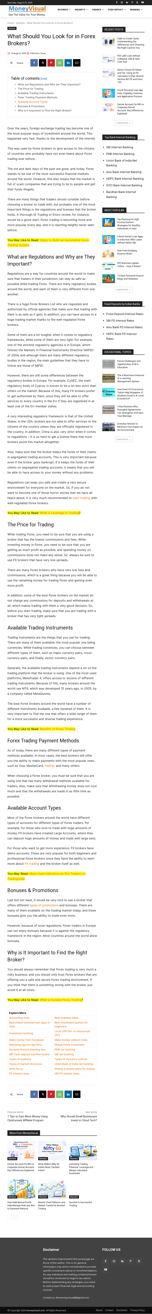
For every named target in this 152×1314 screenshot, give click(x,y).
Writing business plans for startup (74, 1068)
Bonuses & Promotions (31, 106)
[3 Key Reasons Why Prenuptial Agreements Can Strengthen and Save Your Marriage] (108, 409)
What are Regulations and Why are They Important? (49, 84)
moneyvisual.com (36, 1310)
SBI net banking (64, 1054)
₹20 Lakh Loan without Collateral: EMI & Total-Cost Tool (128, 59)
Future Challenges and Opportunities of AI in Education (129, 364)
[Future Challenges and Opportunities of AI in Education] (108, 364)
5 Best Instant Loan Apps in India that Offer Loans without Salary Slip (130, 239)
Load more (122, 122)
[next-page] (15, 1217)
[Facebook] (117, 3)
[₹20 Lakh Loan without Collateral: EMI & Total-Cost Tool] (108, 58)
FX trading (32, 863)
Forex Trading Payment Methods (37, 97)
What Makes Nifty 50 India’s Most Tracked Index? (48, 1167)
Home (10, 23)
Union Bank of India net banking (73, 1063)
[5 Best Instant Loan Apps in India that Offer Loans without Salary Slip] (108, 239)
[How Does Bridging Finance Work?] (108, 253)
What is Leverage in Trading (59, 513)
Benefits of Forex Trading (57, 729)
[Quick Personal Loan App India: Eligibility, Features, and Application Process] (108, 93)
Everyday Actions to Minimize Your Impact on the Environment (130, 426)
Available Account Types (32, 101)
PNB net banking (64, 1049)
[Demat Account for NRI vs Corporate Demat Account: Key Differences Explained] (21, 1150)
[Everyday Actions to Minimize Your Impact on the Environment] (108, 426)
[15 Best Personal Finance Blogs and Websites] (108, 278)
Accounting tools (19, 1017)
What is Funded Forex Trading (61, 1000)
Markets (20, 23)
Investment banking (21, 1033)
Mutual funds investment (69, 1044)
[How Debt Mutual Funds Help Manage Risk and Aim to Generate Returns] (21, 1188)
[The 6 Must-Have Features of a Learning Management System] (108, 378)
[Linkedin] (127, 3)
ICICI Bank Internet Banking (124, 185)
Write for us (16, 1068)
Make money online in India (70, 1039)
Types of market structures (25, 1063)
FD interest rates (19, 1073)
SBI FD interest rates (66, 1073)
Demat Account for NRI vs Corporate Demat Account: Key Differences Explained (21, 1167)
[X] (137, 3)
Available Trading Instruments (36, 93)
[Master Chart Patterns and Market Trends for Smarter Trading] (52, 1188)
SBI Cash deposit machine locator (29, 1054)
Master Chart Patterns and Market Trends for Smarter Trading (51, 1205)
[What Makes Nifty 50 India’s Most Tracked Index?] (52, 1150)
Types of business (20, 1059)
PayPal (49, 766)
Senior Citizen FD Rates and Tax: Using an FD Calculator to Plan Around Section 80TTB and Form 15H (130, 76)
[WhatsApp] (59, 63)
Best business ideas (66, 1017)
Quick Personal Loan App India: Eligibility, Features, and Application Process (130, 93)
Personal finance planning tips (27, 1049)
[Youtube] (142, 3)
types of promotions (44, 905)
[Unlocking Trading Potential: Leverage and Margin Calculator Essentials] (83, 1150)
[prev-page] (9, 1217)
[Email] (76, 63)
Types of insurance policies (70, 1059)
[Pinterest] (132, 3)
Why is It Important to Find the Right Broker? (45, 110)
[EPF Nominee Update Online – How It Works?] (108, 266)
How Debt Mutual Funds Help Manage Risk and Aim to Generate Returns (21, 1205)
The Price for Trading (30, 88)
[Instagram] (122, 3)
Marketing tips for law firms (25, 1044)
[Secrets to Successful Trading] (83, 1188)
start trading (81, 498)
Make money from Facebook (26, 1039)
